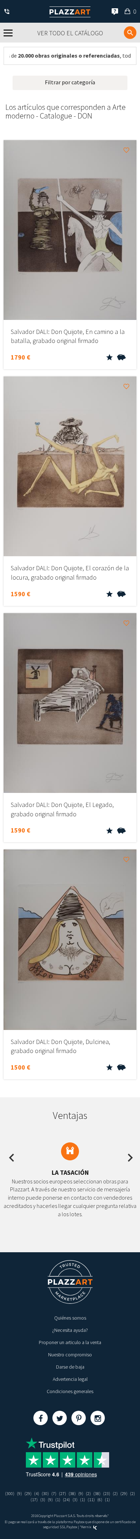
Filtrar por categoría (70, 82)
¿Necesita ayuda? (70, 1330)
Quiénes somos (70, 1318)
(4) (36, 1493)
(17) (34, 1499)
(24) (66, 1499)
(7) (53, 1493)
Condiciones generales (70, 1391)
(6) (99, 1499)
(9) (19, 1493)
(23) (106, 1493)
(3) (42, 1499)
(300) (9, 1493)
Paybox (71, 1527)
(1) (57, 1499)
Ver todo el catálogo (70, 33)
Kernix (86, 1527)
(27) (62, 1493)
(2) (88, 1493)
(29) (28, 1493)
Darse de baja (70, 1367)
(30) (45, 1493)
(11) (91, 1499)
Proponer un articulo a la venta (70, 1342)
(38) (72, 1493)
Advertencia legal (70, 1379)
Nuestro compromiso (70, 1354)
